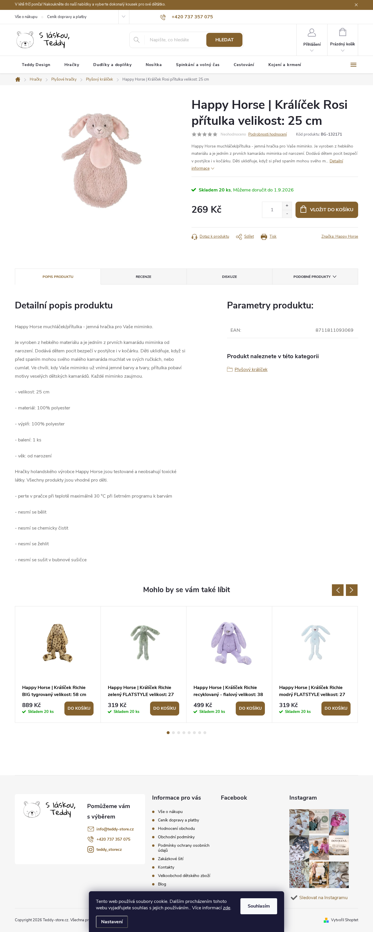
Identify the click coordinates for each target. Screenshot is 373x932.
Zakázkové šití (170, 859)
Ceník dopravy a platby (67, 16)
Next (352, 590)
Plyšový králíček (251, 369)
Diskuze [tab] (229, 276)
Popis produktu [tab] (58, 276)
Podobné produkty (311, 276)
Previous (338, 590)
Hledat (224, 40)
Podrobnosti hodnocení (267, 134)
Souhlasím (259, 906)
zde (226, 908)
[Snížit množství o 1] (287, 214)
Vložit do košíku (331, 210)
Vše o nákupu (26, 16)
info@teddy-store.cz (115, 829)
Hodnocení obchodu (176, 828)
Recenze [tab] (143, 276)
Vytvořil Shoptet (344, 920)
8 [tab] (204, 732)
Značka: (339, 236)
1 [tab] (168, 732)
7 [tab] (199, 732)
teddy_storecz (109, 849)
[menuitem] (36, 65)
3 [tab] (178, 732)
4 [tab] (183, 732)
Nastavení (112, 922)
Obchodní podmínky (176, 837)
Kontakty (166, 867)
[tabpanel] (58, 664)
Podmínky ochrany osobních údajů (184, 848)
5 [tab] (189, 732)
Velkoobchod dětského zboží (184, 875)
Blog (162, 884)
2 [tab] (173, 732)
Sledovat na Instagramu (323, 897)
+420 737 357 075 (113, 839)
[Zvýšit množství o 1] (287, 206)
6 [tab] (194, 732)
